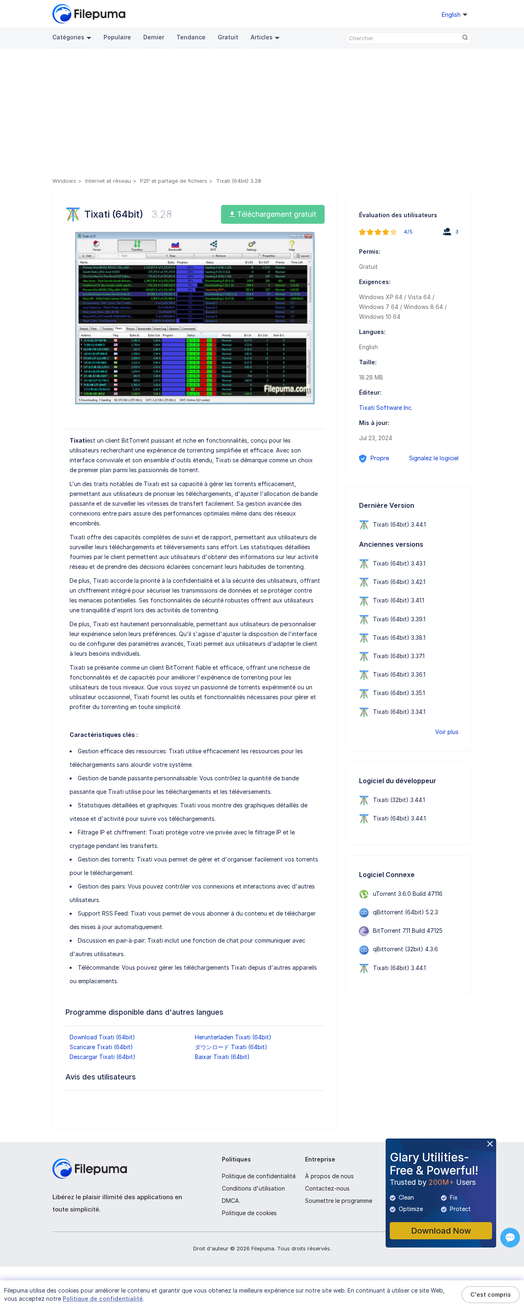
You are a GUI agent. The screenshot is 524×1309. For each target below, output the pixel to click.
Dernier (153, 37)
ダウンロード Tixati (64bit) (231, 1046)
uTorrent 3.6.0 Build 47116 (408, 893)
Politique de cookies (249, 1212)
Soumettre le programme (338, 1200)
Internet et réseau (108, 180)
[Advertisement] (262, 114)
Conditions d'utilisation (253, 1188)
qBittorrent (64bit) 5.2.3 (405, 912)
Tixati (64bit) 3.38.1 (399, 637)
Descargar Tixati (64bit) (103, 1056)
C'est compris (490, 1294)
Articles (262, 37)
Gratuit (228, 37)
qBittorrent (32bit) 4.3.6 (405, 948)
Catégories (68, 37)
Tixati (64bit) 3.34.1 (399, 711)
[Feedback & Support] (510, 1238)
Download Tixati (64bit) (102, 1037)
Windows (64, 180)
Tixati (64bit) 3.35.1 (399, 692)
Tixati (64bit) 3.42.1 (399, 581)
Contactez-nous (327, 1188)
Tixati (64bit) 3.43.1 (399, 563)
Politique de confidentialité (259, 1176)
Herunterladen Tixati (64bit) (233, 1037)
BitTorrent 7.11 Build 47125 (408, 930)
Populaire (117, 37)
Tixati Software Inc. (386, 407)
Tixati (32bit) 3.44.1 (399, 799)
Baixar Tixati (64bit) (222, 1056)
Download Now (441, 1231)
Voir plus (446, 731)
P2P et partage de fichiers (173, 180)
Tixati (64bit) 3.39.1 (399, 619)
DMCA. (231, 1200)
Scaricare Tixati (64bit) (101, 1046)
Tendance (191, 37)
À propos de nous (329, 1176)
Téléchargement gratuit (275, 214)
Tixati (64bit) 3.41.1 (398, 600)
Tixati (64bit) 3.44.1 (399, 524)
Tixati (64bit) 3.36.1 (399, 674)
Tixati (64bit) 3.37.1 (399, 655)
